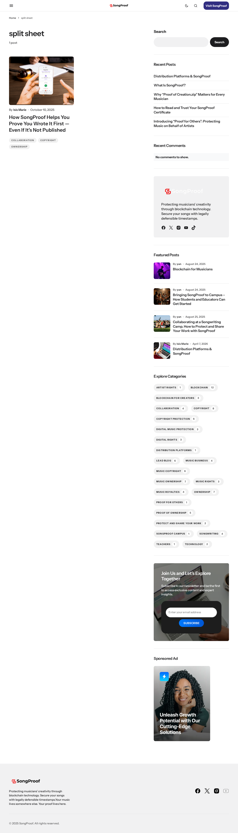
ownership (19, 146)
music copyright (171, 470)
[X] (171, 227)
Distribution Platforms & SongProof (182, 76)
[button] (11, 5)
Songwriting (211, 533)
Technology (196, 544)
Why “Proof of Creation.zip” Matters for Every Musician (189, 96)
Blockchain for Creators (177, 397)
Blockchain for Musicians (193, 269)
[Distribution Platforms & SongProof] (162, 350)
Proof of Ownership (173, 512)
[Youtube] (186, 227)
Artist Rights (168, 387)
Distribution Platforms (176, 450)
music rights (208, 481)
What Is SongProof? (170, 85)
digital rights (169, 439)
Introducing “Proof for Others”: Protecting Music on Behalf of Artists (187, 123)
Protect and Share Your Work (181, 523)
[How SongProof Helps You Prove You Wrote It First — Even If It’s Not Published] (41, 81)
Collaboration (22, 140)
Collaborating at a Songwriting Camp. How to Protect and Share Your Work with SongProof (198, 326)
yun (179, 264)
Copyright (48, 140)
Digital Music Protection (177, 429)
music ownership (171, 481)
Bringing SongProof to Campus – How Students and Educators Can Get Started (199, 299)
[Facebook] (163, 227)
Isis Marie (183, 343)
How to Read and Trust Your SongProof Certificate (184, 110)
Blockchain (202, 387)
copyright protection (175, 418)
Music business (199, 460)
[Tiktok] (193, 227)
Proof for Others (171, 502)
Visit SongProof (216, 6)
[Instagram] (178, 227)
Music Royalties (170, 491)
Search (160, 31)
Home (12, 17)
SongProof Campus (172, 533)
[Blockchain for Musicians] (162, 270)
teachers (165, 544)
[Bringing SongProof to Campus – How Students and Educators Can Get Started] (162, 296)
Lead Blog (166, 460)
